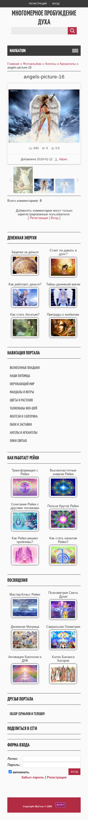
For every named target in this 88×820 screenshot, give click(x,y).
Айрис (63, 159)
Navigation (18, 50)
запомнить (20, 772)
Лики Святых (18, 440)
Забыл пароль (32, 777)
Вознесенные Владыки (25, 367)
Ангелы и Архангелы (60, 64)
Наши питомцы (20, 375)
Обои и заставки (21, 424)
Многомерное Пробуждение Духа (44, 17)
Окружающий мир (22, 383)
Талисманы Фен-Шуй (23, 408)
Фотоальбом (32, 64)
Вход (55, 3)
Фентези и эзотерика (24, 416)
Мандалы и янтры (22, 392)
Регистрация (38, 3)
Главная (13, 64)
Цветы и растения (21, 400)
